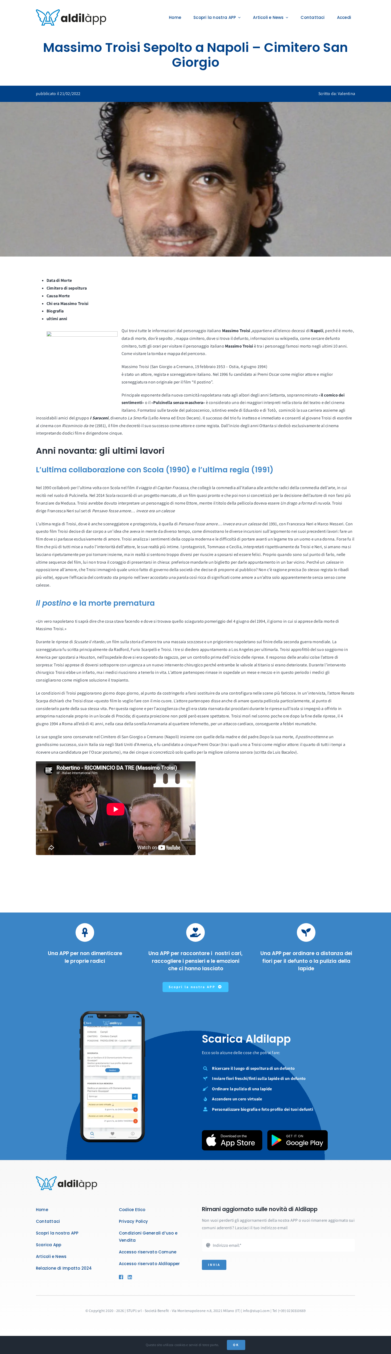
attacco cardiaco (238, 723)
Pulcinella (78, 495)
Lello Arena (159, 418)
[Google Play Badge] (297, 1132)
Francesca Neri (60, 511)
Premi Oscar (209, 744)
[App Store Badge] (232, 1132)
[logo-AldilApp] (71, 11)
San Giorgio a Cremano (142, 737)
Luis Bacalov (284, 752)
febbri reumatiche (299, 723)
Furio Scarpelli (144, 649)
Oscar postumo (105, 752)
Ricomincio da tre (78, 425)
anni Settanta (272, 395)
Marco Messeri (330, 524)
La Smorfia (137, 418)
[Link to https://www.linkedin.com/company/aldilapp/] (137, 1277)
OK (236, 1345)
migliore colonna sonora (230, 752)
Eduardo (251, 410)
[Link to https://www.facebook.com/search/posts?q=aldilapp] (121, 1277)
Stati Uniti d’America (133, 744)
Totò (271, 410)
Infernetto (199, 723)
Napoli (172, 737)
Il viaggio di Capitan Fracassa (162, 487)
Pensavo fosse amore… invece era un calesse (133, 511)
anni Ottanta (261, 425)
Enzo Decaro (188, 418)
